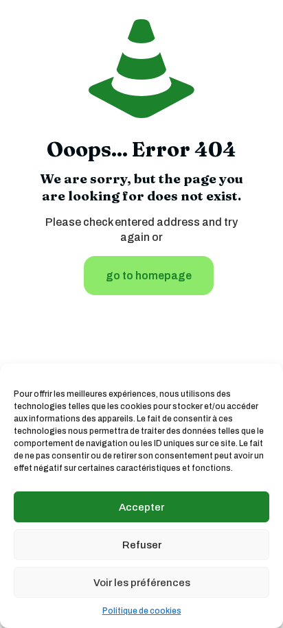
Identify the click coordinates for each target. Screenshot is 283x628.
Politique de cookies (141, 611)
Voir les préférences (141, 582)
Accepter (141, 507)
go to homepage (149, 275)
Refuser (141, 544)
